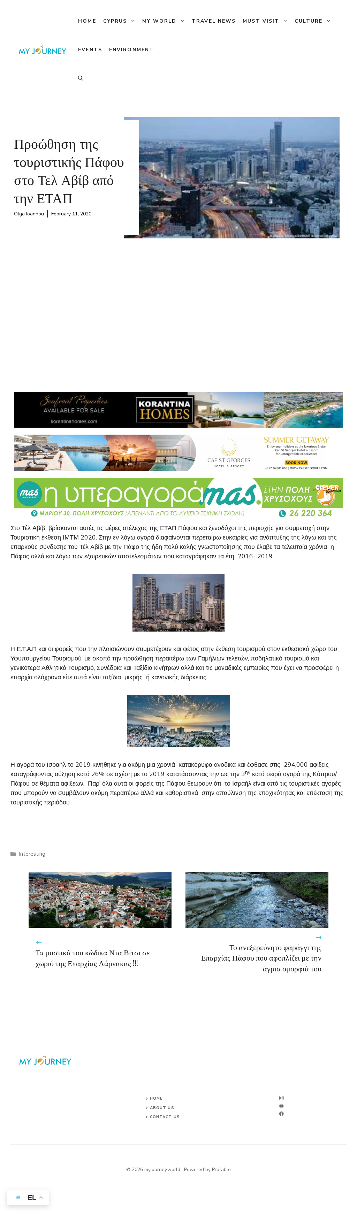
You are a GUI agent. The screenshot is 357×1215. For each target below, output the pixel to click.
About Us (162, 1107)
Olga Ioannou (29, 214)
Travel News (214, 21)
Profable (221, 1169)
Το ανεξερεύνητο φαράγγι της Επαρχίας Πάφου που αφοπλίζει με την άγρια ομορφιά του (261, 958)
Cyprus (115, 21)
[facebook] (281, 1113)
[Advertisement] (178, 308)
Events (90, 49)
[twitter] (281, 1106)
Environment (131, 49)
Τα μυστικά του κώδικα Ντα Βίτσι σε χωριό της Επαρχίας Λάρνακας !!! (93, 957)
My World (159, 21)
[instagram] (281, 1098)
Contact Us (165, 1117)
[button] (80, 78)
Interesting (32, 853)
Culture (308, 21)
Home (87, 21)
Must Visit (261, 21)
